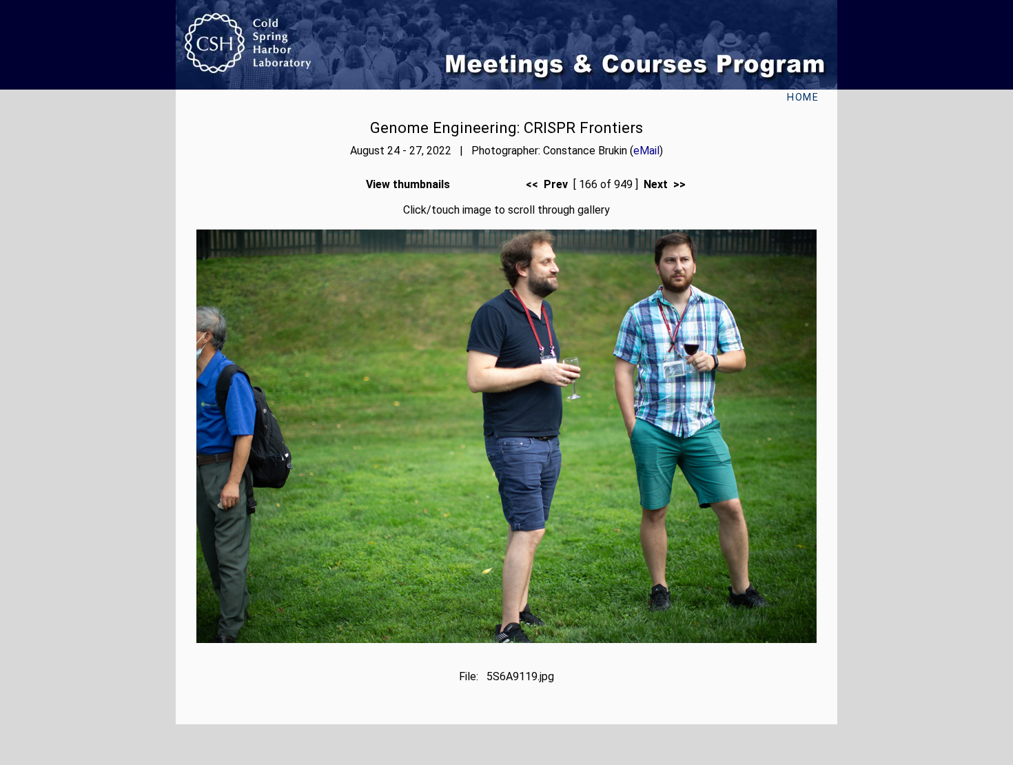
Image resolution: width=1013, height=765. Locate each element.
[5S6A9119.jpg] (506, 639)
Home (803, 97)
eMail (646, 150)
